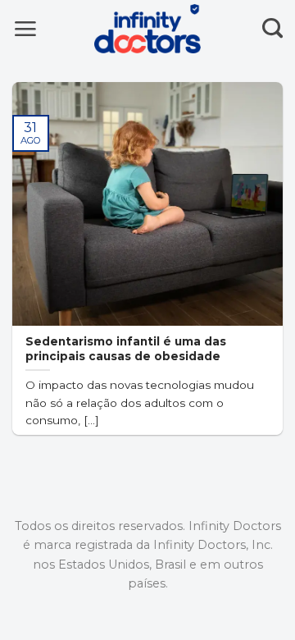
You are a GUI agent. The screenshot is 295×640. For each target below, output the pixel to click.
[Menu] (25, 28)
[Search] (272, 28)
